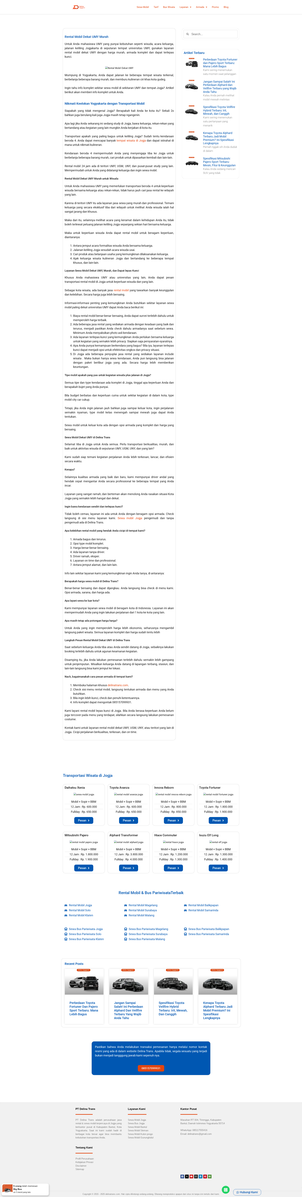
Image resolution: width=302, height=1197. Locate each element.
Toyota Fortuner (210, 787)
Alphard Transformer (123, 835)
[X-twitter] (187, 1176)
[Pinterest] (205, 1176)
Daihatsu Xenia (75, 787)
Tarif (156, 7)
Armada (200, 7)
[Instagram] (196, 1176)
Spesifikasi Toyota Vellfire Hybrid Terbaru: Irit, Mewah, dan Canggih (219, 110)
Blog (226, 7)
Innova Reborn (164, 787)
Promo (215, 7)
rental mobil (121, 290)
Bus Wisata (169, 7)
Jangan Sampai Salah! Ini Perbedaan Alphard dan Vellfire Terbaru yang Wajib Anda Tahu (219, 86)
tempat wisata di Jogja (131, 140)
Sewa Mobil (143, 7)
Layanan (184, 7)
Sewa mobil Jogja (130, 518)
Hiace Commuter (165, 835)
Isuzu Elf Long (208, 835)
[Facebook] (182, 1176)
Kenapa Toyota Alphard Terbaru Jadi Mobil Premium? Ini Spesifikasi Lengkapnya (218, 138)
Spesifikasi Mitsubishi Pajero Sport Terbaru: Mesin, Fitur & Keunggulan (219, 162)
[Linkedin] (200, 1176)
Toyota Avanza (119, 787)
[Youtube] (191, 1176)
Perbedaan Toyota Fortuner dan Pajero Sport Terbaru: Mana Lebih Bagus (220, 63)
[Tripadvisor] (210, 1176)
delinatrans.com (118, 685)
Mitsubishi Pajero (76, 835)
